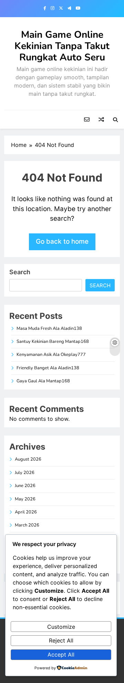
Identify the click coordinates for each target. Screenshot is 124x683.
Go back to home (62, 241)
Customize (61, 626)
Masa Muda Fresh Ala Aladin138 (49, 328)
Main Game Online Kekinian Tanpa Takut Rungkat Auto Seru (62, 46)
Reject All (61, 640)
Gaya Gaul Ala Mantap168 (43, 381)
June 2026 (25, 486)
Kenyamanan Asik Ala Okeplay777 (51, 354)
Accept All (61, 654)
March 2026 (27, 525)
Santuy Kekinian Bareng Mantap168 (53, 341)
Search (19, 272)
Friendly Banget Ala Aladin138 (48, 368)
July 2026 (24, 473)
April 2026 (26, 512)
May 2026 (25, 499)
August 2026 (28, 459)
